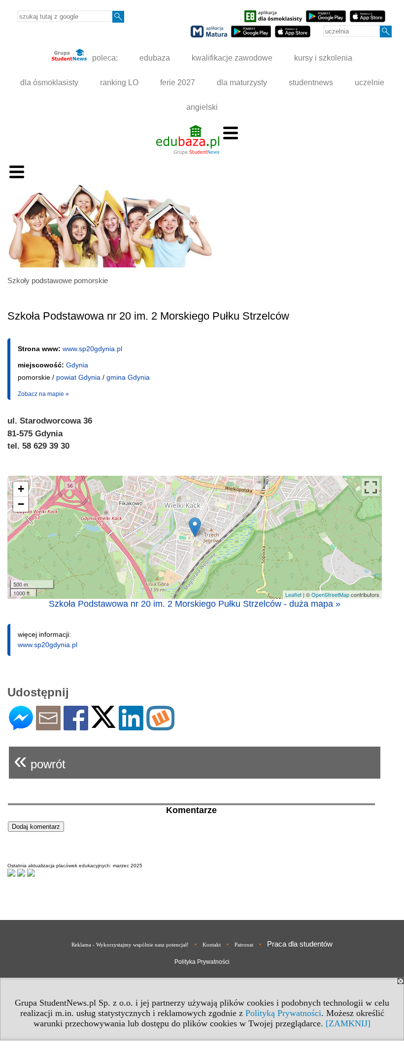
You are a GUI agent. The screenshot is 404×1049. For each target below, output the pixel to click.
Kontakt (211, 945)
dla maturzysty (242, 82)
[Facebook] (76, 726)
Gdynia (77, 365)
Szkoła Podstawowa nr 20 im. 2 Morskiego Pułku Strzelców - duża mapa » (194, 604)
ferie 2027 (177, 82)
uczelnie (369, 82)
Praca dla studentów (300, 944)
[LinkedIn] (131, 726)
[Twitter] (103, 723)
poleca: (104, 58)
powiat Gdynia (78, 377)
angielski (202, 107)
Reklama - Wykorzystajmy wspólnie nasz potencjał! (130, 945)
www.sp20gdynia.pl (92, 349)
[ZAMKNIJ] (348, 1023)
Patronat (244, 945)
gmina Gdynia (128, 377)
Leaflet (293, 594)
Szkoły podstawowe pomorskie (57, 280)
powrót (40, 760)
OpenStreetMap (330, 594)
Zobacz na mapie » (43, 394)
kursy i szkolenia (323, 58)
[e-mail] (48, 726)
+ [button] (21, 489)
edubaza (154, 58)
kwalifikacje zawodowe (232, 58)
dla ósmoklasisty (49, 82)
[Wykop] (160, 726)
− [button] (21, 504)
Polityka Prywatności (202, 961)
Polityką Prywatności (283, 1013)
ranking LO (119, 82)
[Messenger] (21, 726)
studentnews (311, 82)
